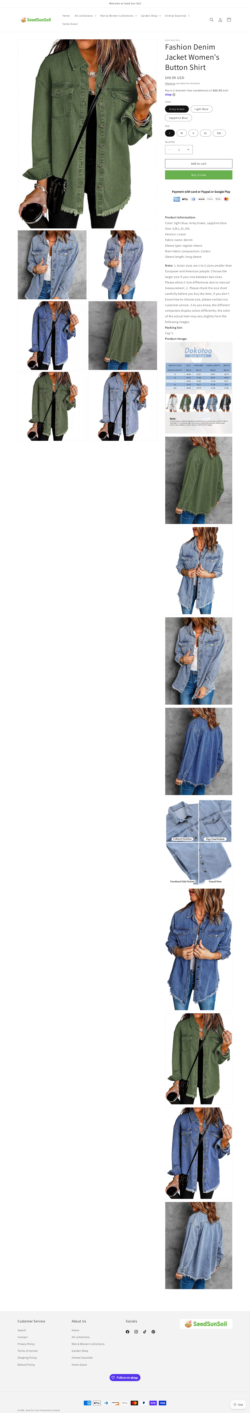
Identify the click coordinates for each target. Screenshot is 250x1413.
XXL (219, 133)
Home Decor (79, 1364)
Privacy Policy (26, 1344)
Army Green (177, 109)
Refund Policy (26, 1364)
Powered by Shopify (50, 1410)
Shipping (170, 83)
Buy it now (198, 175)
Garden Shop (80, 1351)
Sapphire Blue (178, 118)
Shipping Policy (27, 1357)
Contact (23, 1337)
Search (22, 1330)
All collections (81, 1337)
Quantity (170, 141)
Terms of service (28, 1351)
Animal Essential (82, 1357)
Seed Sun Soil (32, 1410)
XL (205, 133)
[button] (85, 16)
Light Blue (201, 109)
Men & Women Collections (88, 1344)
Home (75, 1330)
